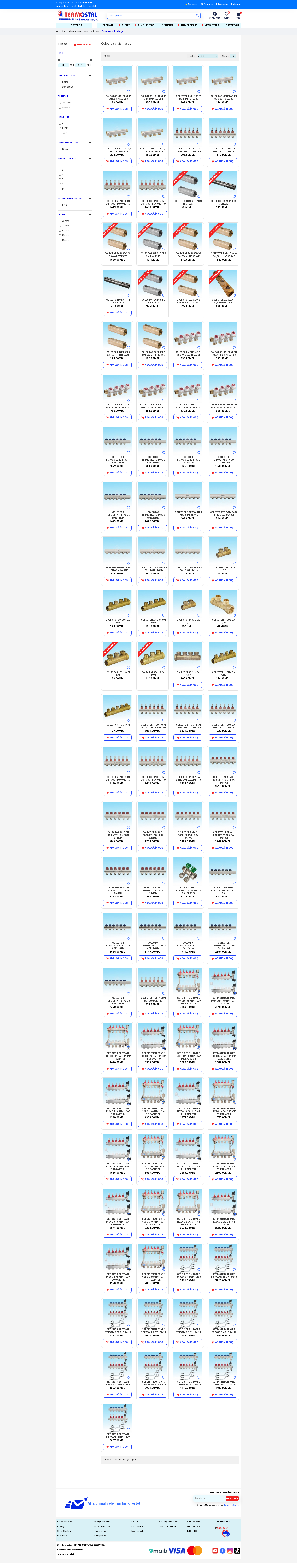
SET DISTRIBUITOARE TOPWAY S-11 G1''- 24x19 (224, 1275)
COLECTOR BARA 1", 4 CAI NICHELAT (224, 202)
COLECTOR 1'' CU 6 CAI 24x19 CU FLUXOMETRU (223, 726)
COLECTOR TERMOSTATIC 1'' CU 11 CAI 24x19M (118, 460)
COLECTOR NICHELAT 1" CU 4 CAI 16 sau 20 (188, 97)
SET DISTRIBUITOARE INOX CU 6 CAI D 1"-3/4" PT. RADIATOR (224, 1166)
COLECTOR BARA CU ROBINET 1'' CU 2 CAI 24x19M (118, 835)
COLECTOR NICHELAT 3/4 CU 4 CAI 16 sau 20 (153, 150)
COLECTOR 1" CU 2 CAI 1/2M (223, 621)
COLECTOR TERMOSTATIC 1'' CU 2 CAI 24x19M (153, 460)
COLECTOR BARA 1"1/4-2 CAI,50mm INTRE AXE (188, 254)
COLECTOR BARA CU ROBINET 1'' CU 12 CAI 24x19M (224, 780)
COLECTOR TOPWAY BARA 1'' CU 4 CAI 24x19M (118, 569)
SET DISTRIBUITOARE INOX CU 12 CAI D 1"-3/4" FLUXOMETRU (153, 1056)
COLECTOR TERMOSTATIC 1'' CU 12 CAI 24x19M (153, 946)
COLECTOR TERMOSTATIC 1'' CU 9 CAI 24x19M (118, 1001)
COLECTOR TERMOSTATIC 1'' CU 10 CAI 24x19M (118, 946)
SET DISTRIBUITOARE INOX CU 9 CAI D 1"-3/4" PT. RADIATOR (153, 1277)
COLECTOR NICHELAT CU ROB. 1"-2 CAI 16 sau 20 (188, 353)
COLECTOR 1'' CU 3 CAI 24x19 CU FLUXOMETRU (223, 150)
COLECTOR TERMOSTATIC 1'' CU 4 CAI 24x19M (223, 460)
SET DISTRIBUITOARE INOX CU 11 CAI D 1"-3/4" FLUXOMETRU (223, 1001)
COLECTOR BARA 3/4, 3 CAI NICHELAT (153, 301)
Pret (60, 53)
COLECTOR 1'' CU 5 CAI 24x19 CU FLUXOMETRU (153, 202)
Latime (61, 214)
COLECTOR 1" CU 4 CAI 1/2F (188, 673)
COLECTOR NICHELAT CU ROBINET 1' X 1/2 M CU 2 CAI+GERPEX (188, 890)
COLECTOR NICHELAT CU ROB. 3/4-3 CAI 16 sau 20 (188, 406)
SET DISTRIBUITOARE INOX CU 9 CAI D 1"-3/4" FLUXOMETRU (224, 1222)
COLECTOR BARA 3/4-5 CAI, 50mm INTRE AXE (118, 353)
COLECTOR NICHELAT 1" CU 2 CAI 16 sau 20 (118, 97)
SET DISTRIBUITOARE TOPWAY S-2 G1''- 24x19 (153, 1330)
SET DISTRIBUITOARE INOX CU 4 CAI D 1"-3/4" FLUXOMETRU (188, 1111)
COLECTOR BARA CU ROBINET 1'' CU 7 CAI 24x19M (118, 890)
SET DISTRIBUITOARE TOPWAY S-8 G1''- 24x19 (223, 1383)
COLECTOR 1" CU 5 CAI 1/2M (118, 726)
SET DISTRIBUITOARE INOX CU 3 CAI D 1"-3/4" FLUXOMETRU (118, 1111)
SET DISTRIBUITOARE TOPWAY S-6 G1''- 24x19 (153, 1383)
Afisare (225, 56)
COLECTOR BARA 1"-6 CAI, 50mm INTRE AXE (118, 254)
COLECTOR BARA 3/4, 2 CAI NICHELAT (118, 301)
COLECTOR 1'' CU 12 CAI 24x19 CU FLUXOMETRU (188, 726)
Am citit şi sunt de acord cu (219, 1505)
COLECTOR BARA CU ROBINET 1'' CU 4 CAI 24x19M (153, 835)
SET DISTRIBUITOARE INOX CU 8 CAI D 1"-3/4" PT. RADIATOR (188, 1222)
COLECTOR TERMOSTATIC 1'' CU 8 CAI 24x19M (223, 946)
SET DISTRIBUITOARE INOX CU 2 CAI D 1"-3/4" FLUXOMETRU (224, 1056)
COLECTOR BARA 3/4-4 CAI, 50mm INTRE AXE (223, 301)
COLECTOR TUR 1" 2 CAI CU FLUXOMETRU (153, 999)
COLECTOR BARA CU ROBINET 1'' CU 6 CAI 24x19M (223, 835)
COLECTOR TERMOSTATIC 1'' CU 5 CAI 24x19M (118, 515)
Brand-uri (63, 96)
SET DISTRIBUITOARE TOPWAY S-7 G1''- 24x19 (188, 1383)
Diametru (63, 117)
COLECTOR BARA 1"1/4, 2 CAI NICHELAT (153, 254)
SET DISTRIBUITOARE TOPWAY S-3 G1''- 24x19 (188, 1330)
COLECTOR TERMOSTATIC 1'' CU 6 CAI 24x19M (153, 515)
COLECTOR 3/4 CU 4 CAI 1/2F (118, 621)
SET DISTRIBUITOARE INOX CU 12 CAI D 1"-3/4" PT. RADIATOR (188, 1056)
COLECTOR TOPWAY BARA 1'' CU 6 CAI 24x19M (188, 569)
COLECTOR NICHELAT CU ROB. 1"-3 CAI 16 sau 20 (224, 353)
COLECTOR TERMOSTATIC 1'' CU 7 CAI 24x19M (188, 946)
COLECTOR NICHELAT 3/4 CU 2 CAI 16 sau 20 (224, 97)
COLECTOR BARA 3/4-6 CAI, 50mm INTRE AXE (153, 353)
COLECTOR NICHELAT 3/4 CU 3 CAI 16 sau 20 (118, 150)
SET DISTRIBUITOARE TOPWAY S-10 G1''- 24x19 (188, 1275)
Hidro (63, 31)
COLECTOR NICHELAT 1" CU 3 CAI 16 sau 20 (153, 97)
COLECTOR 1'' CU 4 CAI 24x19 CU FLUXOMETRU (118, 202)
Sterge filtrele (84, 44)
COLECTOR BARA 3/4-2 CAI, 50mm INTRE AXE (188, 301)
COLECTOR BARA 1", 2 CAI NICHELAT (188, 202)
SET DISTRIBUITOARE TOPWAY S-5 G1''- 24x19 (118, 1383)
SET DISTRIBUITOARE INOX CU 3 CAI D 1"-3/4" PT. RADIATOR (153, 1111)
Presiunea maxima (68, 142)
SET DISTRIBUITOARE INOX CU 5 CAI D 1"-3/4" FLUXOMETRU (118, 1166)
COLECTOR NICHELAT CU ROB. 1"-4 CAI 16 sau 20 (118, 406)
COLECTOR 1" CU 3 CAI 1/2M (153, 673)
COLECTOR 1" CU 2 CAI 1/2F (188, 621)
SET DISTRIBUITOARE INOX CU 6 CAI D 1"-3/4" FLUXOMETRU (188, 1166)
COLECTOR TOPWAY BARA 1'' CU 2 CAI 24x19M (188, 513)
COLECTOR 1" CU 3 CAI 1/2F (118, 673)
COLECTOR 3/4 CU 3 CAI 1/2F (223, 569)
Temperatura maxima (70, 198)
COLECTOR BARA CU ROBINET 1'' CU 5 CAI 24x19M (188, 835)
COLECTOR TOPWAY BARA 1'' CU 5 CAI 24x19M (153, 569)
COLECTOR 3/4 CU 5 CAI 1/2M (153, 621)
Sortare (192, 56)
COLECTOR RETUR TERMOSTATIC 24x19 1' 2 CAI (224, 890)
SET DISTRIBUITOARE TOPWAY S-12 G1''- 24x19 (118, 1330)
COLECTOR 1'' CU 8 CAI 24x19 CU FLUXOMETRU (153, 778)
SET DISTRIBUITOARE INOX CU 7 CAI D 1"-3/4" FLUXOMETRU (118, 1222)
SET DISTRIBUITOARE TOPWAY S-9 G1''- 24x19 (118, 1435)
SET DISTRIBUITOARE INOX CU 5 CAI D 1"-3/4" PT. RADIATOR (153, 1166)
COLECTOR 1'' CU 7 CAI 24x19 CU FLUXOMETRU (118, 778)
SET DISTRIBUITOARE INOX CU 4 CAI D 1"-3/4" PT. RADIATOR (224, 1111)
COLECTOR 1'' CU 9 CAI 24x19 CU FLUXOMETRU (188, 778)
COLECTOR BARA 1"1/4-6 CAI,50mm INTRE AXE (224, 254)
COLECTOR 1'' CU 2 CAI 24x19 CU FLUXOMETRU (188, 150)
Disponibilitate (66, 75)
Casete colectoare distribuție (84, 31)
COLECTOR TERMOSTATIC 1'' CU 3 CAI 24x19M (188, 460)
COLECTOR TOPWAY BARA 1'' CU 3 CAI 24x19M (223, 513)
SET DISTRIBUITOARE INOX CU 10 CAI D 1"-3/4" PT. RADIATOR (188, 1001)
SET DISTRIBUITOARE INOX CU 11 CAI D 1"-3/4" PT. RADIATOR (118, 1056)
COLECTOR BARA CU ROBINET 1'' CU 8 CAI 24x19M (153, 890)
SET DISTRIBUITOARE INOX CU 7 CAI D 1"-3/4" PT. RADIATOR (153, 1222)
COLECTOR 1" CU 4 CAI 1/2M (223, 673)
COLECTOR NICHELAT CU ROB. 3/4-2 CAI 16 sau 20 (153, 406)
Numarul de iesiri (67, 158)
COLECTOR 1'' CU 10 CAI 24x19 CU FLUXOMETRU (153, 726)
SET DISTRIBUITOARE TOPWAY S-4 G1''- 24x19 (223, 1330)
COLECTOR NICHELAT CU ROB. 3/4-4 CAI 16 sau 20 (224, 406)
